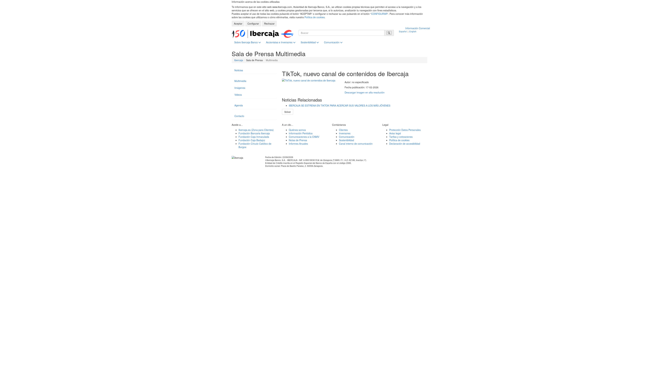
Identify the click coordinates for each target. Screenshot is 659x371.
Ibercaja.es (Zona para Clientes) (256, 130)
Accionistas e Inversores (279, 42)
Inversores (344, 133)
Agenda (238, 105)
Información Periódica (301, 133)
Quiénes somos (297, 130)
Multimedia (240, 81)
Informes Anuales (298, 143)
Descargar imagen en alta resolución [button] (365, 92)
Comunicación (332, 42)
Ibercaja (238, 60)
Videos (238, 94)
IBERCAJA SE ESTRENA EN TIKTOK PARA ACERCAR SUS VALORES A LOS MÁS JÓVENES (339, 105)
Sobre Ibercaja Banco (246, 42)
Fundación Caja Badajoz (252, 140)
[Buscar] (389, 33)
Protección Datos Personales (405, 130)
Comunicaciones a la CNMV (304, 136)
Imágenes (239, 87)
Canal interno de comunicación (356, 143)
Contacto (239, 116)
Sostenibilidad (308, 42)
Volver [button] (287, 112)
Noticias (238, 70)
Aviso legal (395, 133)
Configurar (253, 23)
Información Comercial (417, 28)
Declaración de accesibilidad (404, 143)
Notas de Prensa (298, 140)
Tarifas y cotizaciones (401, 136)
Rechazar (269, 23)
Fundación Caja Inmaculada (254, 136)
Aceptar (238, 23)
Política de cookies (314, 17)
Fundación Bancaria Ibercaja (254, 133)
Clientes (343, 130)
